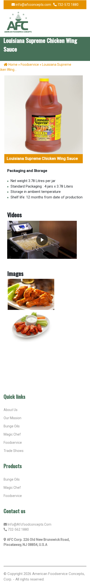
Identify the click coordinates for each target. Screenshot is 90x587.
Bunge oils (12, 479)
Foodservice (13, 442)
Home (13, 64)
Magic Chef (12, 487)
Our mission (12, 418)
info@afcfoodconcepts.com (29, 524)
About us (11, 410)
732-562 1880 (18, 529)
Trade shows (14, 451)
